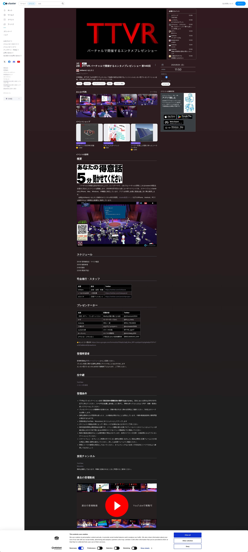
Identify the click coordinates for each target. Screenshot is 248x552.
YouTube (80, 382)
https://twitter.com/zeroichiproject (118, 297)
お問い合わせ (7, 52)
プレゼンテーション (99, 83)
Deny (187, 546)
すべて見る (153, 92)
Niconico (80, 466)
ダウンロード (8, 31)
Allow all (188, 535)
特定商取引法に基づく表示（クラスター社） (12, 82)
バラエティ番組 (119, 83)
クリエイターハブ (8, 47)
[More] (155, 65)
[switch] (100, 548)
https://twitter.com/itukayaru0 (116, 293)
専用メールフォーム (93, 361)
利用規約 (5, 70)
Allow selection (188, 541)
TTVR (79, 83)
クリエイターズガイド (10, 44)
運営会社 (5, 68)
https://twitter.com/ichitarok (115, 290)
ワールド (23, 3)
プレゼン (87, 83)
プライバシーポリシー (9, 72)
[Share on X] (162, 77)
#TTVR (165, 84)
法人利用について (227, 3)
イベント (31, 3)
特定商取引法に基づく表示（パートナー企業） (12, 85)
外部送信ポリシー (8, 74)
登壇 (109, 83)
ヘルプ (6, 35)
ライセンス (6, 79)
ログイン (240, 3)
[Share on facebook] (166, 77)
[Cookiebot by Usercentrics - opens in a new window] (56, 548)
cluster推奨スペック (126, 197)
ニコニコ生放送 (82, 385)
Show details (145, 548)
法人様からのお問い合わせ (11, 55)
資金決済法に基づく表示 (9, 88)
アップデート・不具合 (10, 50)
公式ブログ (6, 41)
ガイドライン (6, 77)
